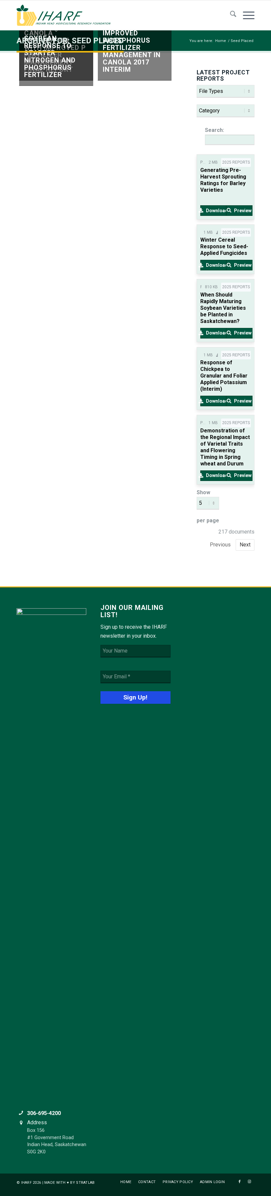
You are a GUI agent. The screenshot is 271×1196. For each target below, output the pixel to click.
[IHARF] (66, 15)
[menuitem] (229, 15)
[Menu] (245, 15)
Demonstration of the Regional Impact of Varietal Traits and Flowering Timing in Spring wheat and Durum (225, 447)
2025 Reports (236, 162)
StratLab (85, 1182)
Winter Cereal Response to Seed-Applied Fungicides (224, 246)
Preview (243, 210)
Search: (214, 130)
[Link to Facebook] (240, 1182)
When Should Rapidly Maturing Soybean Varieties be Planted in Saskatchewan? (223, 308)
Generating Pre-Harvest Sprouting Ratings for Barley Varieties (223, 180)
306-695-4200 (44, 1113)
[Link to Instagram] (249, 1182)
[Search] (229, 15)
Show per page (208, 506)
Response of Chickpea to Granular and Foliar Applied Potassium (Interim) (224, 375)
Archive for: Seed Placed (70, 40)
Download (216, 210)
